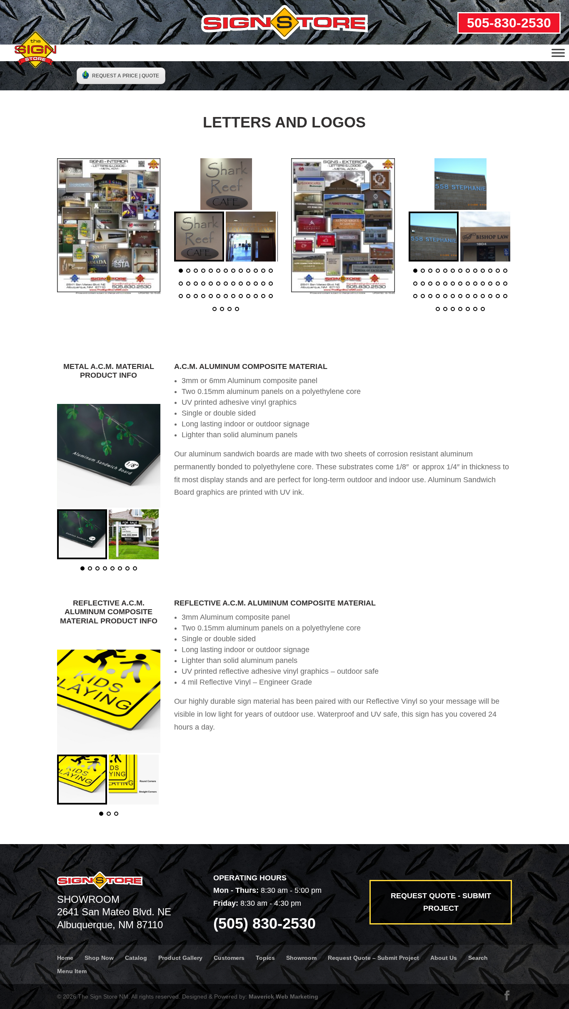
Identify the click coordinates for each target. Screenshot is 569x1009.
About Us (443, 957)
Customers (229, 957)
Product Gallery (180, 957)
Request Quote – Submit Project (373, 957)
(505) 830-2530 (264, 923)
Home (65, 957)
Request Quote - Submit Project (441, 902)
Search (478, 957)
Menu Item (72, 971)
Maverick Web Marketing (283, 996)
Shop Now (99, 957)
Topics (265, 957)
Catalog (136, 957)
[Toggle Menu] (558, 53)
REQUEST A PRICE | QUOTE (125, 76)
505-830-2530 (509, 22)
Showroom (301, 957)
